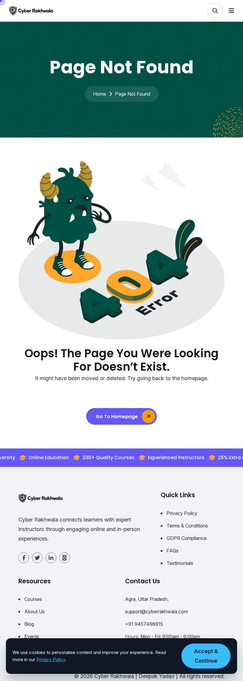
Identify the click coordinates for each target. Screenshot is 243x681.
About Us (34, 611)
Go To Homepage (117, 416)
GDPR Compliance (187, 538)
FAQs (172, 551)
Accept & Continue (206, 656)
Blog (29, 624)
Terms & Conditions (187, 526)
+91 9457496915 (144, 624)
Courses (33, 599)
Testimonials (180, 563)
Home (99, 94)
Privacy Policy (182, 513)
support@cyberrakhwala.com (156, 611)
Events (31, 636)
